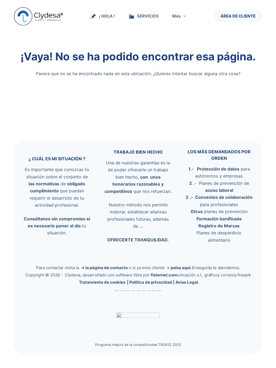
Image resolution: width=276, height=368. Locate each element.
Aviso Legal (186, 282)
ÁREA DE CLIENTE (238, 16)
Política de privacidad (150, 282)
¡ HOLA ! (107, 16)
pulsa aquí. (181, 267)
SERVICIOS (148, 16)
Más (176, 16)
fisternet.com (164, 274)
